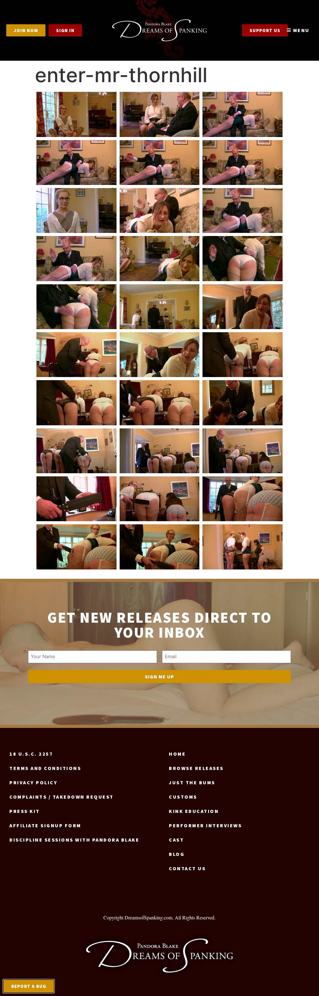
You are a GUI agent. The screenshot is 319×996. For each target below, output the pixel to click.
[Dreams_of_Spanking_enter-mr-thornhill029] (160, 546)
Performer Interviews (205, 825)
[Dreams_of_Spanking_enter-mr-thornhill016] (76, 354)
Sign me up (159, 676)
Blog (176, 854)
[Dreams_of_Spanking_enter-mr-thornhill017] (160, 354)
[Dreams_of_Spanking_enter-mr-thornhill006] (242, 162)
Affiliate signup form (45, 825)
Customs (183, 797)
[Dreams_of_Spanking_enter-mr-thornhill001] (76, 114)
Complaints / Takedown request (61, 797)
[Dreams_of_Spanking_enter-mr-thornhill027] (242, 498)
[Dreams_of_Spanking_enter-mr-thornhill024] (242, 450)
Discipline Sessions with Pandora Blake (74, 840)
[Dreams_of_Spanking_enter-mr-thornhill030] (242, 546)
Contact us (187, 868)
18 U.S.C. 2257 (31, 754)
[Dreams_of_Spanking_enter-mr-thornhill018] (242, 354)
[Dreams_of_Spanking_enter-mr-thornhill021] (242, 402)
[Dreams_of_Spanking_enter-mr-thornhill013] (76, 306)
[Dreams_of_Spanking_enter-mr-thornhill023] (160, 450)
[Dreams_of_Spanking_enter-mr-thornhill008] (160, 210)
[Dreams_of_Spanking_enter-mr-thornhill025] (76, 498)
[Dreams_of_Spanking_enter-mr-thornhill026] (160, 498)
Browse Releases (196, 768)
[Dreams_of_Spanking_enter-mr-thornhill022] (76, 450)
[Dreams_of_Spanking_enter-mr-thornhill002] (160, 114)
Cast (176, 840)
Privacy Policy (33, 782)
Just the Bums (192, 782)
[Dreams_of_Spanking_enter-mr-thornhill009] (242, 210)
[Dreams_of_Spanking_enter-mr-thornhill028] (76, 546)
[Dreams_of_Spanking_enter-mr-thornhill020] (160, 402)
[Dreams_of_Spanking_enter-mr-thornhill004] (76, 162)
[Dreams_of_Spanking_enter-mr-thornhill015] (242, 306)
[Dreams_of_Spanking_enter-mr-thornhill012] (242, 258)
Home (177, 754)
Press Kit (24, 811)
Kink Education (194, 811)
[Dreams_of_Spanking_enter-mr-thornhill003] (242, 114)
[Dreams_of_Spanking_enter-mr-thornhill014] (160, 306)
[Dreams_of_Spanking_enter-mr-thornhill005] (160, 162)
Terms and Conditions (45, 768)
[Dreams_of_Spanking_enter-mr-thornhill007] (76, 210)
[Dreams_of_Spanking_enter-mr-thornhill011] (160, 258)
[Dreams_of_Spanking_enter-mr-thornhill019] (76, 402)
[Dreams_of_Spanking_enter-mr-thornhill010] (76, 258)
